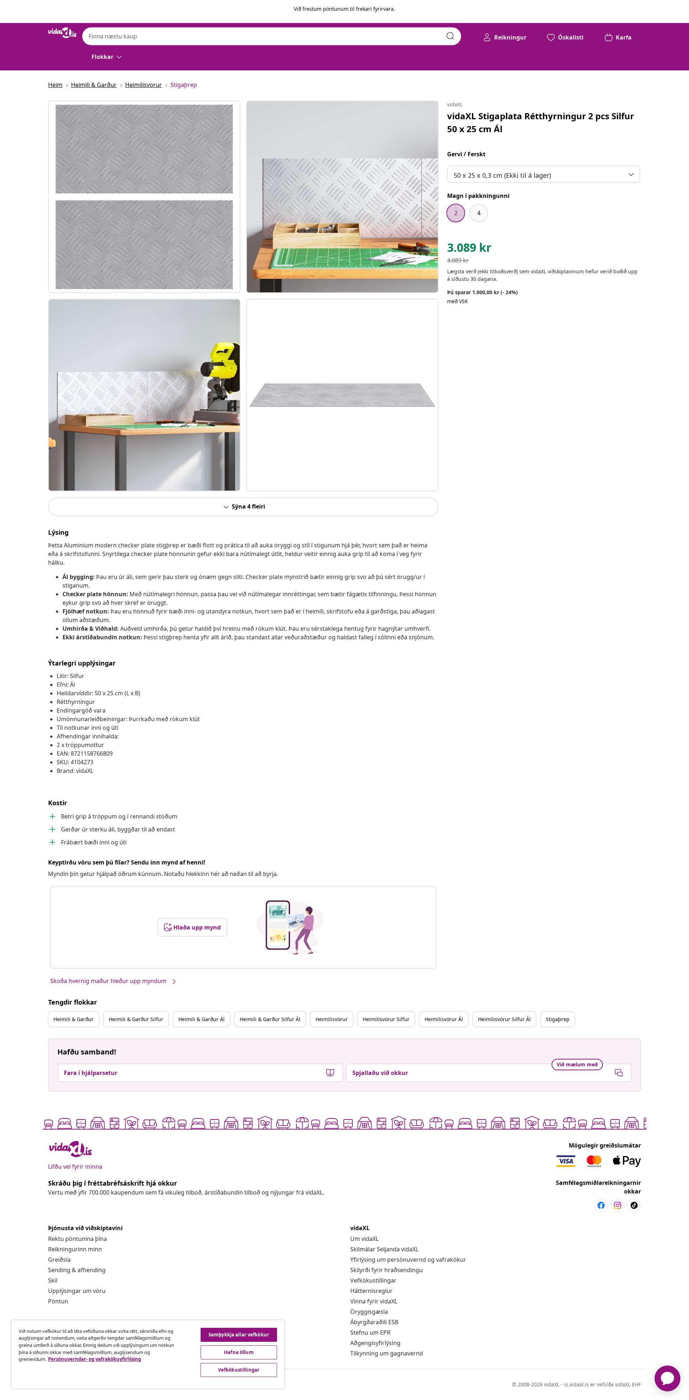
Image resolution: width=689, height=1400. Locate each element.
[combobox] (271, 36)
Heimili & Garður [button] (73, 1019)
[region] (147, 1354)
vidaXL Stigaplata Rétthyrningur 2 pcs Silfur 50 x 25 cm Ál (540, 122)
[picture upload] (289, 927)
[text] (469, 249)
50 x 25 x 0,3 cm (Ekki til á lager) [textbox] (502, 175)
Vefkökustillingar (373, 1280)
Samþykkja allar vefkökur (238, 1334)
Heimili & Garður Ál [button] (201, 1019)
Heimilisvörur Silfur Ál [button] (504, 1019)
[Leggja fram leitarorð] (450, 36)
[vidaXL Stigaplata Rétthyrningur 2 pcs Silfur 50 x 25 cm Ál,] (144, 196)
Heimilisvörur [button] (331, 1019)
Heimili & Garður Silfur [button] (136, 1019)
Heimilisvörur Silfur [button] (386, 1019)
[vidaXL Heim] (62, 32)
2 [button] (456, 213)
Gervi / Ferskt (466, 154)
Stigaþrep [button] (558, 1019)
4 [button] (479, 213)
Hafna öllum (238, 1352)
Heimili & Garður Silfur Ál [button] (270, 1019)
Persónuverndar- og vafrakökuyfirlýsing (94, 1359)
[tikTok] (634, 1205)
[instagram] (617, 1205)
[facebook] (601, 1205)
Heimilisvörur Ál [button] (444, 1019)
